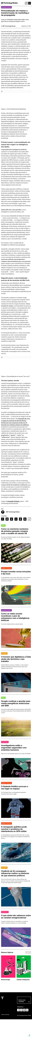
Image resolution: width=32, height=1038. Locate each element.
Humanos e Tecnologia (6, 568)
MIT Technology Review (9, 26)
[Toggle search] (26, 3)
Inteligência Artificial (6, 7)
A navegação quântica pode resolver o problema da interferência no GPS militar (14, 829)
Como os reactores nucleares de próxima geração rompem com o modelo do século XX (14, 531)
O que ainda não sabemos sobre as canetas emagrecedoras (16, 916)
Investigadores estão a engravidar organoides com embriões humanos (14, 747)
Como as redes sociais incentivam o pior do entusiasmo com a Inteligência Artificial (15, 616)
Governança (4, 653)
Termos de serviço (5, 1014)
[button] (27, 952)
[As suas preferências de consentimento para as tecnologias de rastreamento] (29, 1035)
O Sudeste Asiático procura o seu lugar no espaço (14, 787)
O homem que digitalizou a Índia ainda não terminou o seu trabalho (16, 659)
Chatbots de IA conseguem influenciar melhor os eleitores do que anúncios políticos (15, 873)
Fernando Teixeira (13, 501)
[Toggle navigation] (29, 3)
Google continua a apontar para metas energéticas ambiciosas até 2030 (15, 703)
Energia (3, 525)
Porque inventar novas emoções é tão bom (16, 572)
